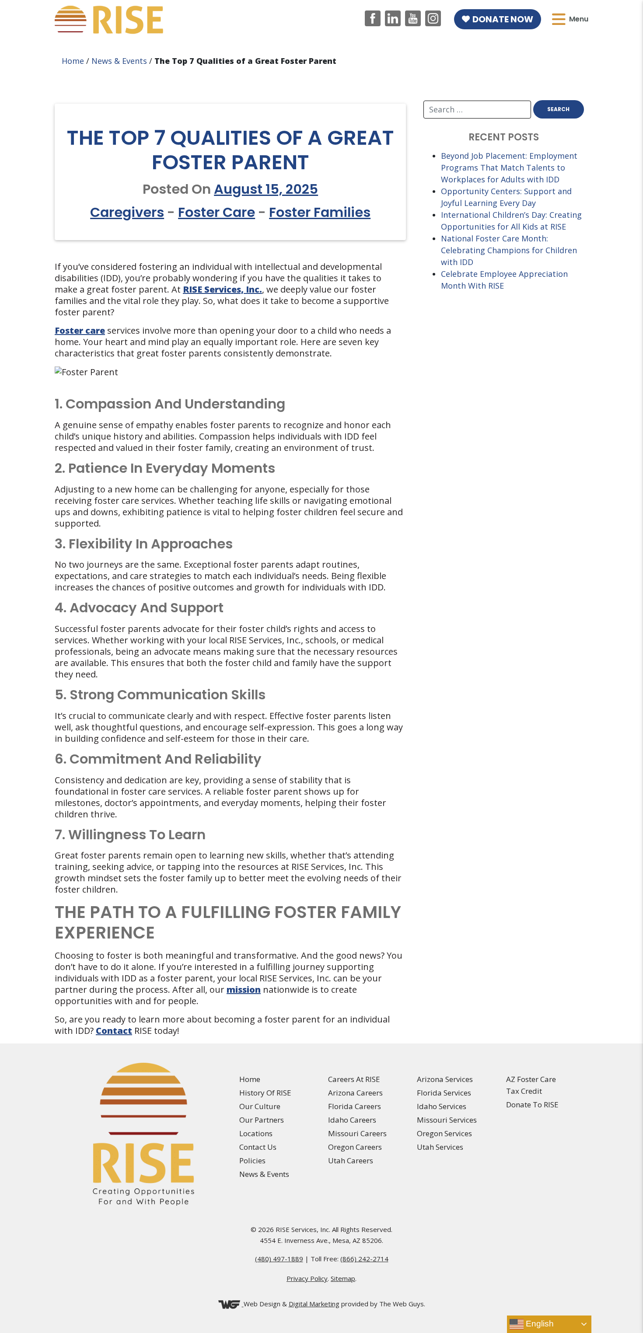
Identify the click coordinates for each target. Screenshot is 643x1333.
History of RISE (265, 1093)
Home (73, 61)
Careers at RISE (354, 1079)
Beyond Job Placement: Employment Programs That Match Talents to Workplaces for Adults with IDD (509, 167)
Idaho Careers (352, 1120)
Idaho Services (441, 1106)
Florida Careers (354, 1106)
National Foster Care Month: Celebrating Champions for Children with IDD (509, 250)
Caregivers (127, 212)
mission (244, 989)
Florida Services (444, 1093)
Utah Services (440, 1147)
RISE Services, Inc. (222, 289)
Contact (114, 1030)
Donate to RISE (532, 1104)
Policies (252, 1160)
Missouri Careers (357, 1133)
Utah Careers (350, 1160)
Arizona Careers (355, 1093)
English (539, 1323)
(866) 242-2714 (364, 1258)
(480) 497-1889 (279, 1258)
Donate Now (502, 19)
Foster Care (216, 212)
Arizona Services (445, 1079)
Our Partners (261, 1120)
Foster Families (319, 212)
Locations (256, 1133)
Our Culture (259, 1106)
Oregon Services (444, 1133)
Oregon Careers (355, 1147)
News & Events (119, 61)
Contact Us (257, 1147)
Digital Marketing (314, 1303)
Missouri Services (447, 1120)
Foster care (80, 330)
